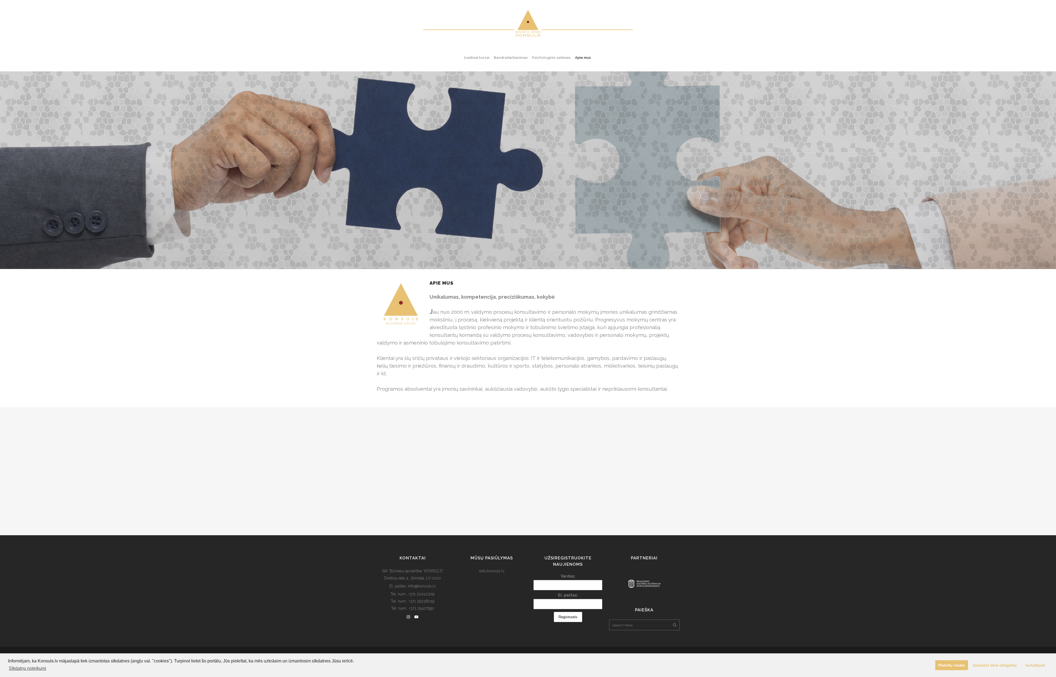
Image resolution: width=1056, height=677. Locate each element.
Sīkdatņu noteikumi (27, 668)
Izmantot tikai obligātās (995, 665)
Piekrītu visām (951, 665)
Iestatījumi (1035, 665)
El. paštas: (568, 595)
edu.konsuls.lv (491, 571)
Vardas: (568, 576)
